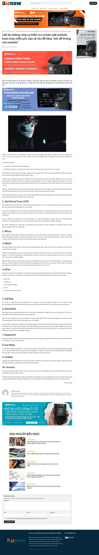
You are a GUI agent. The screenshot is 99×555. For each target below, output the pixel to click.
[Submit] (32, 3)
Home (3, 31)
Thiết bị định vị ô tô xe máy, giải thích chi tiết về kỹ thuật (42, 464)
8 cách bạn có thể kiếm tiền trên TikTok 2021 (17, 166)
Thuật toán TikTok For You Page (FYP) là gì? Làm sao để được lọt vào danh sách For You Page (31, 169)
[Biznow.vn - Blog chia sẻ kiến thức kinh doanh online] (11, 3)
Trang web (52, 512)
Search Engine (52, 8)
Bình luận (6, 500)
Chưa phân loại (10, 31)
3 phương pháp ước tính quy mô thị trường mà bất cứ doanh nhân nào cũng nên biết (44, 442)
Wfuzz (28, 235)
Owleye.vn (37, 393)
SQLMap (7, 304)
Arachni (52, 371)
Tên (5, 512)
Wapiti (46, 247)
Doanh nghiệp (63, 8)
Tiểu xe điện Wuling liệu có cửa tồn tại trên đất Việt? (43, 453)
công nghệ (13, 179)
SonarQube (40, 312)
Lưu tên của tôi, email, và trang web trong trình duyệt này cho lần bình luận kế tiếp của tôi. (26, 518)
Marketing (43, 8)
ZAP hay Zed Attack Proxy (50, 205)
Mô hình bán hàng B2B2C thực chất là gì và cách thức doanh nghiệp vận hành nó (43, 476)
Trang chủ (34, 8)
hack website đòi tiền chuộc (47, 183)
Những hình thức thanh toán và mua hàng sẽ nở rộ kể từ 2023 (43, 487)
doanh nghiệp (56, 179)
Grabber (4, 360)
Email (28, 512)
